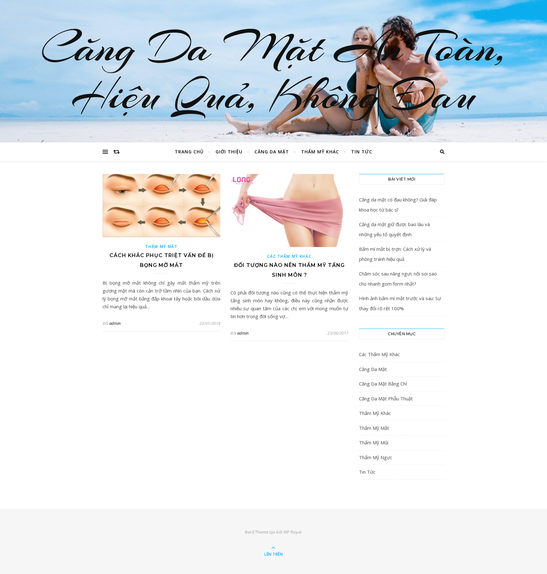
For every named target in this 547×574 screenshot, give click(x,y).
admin (115, 323)
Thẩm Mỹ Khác (320, 152)
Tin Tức (361, 152)
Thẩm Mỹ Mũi (373, 442)
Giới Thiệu (229, 152)
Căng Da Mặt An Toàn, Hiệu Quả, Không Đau (273, 71)
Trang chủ (189, 152)
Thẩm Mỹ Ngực (375, 457)
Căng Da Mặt (272, 152)
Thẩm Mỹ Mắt (161, 246)
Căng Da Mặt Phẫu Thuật (386, 398)
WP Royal (292, 532)
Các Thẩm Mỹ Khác (289, 256)
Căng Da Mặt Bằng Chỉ (383, 383)
